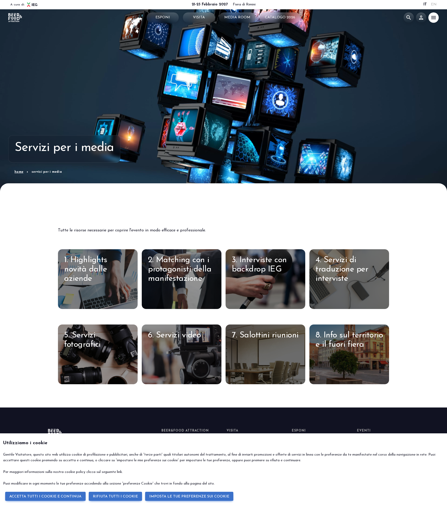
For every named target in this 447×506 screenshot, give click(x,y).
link (119, 472)
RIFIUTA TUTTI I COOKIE (115, 497)
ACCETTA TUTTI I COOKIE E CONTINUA (45, 497)
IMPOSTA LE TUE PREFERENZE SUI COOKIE (189, 497)
